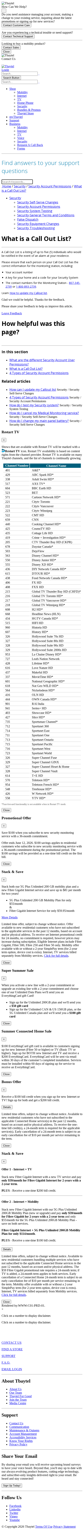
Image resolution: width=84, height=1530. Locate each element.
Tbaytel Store (25, 113)
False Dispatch (27, 219)
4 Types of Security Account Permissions (39, 373)
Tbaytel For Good (20, 1396)
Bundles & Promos (29, 109)
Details (7, 1107)
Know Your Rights (21, 1441)
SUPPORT (8, 1356)
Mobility (22, 92)
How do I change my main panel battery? (39, 421)
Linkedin (15, 1509)
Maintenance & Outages (24, 1430)
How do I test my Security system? (34, 405)
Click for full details (56, 955)
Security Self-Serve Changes (37, 202)
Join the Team (18, 1399)
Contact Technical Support (18, 36)
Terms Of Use (44, 1526)
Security (22, 106)
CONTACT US (11, 1342)
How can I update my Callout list (32, 389)
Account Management (23, 1433)
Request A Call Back (30, 145)
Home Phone (25, 102)
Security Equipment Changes (38, 224)
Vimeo (13, 1516)
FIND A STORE (12, 1349)
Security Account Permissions (49, 186)
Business (14, 124)
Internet (22, 95)
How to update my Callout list (28, 293)
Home (6, 186)
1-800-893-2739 (26, 286)
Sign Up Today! (12, 1485)
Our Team (15, 1392)
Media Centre (17, 1403)
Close (6, 51)
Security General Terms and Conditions (45, 215)
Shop (12, 88)
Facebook (15, 1506)
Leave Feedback (12, 313)
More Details (10, 917)
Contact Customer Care (16, 25)
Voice (20, 138)
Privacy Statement (64, 1526)
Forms (21, 148)
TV (19, 99)
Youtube (14, 1520)
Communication (19, 1426)
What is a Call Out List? (26, 368)
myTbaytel (16, 117)
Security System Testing (34, 211)
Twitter (13, 1513)
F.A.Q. (6, 1362)
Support (14, 120)
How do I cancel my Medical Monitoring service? (44, 413)
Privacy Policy (18, 1444)
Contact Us (16, 1423)
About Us (15, 1389)
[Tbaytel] (8, 66)
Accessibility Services (22, 1437)
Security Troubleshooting (36, 228)
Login (5, 69)
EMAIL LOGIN (12, 1369)
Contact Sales (11, 47)
